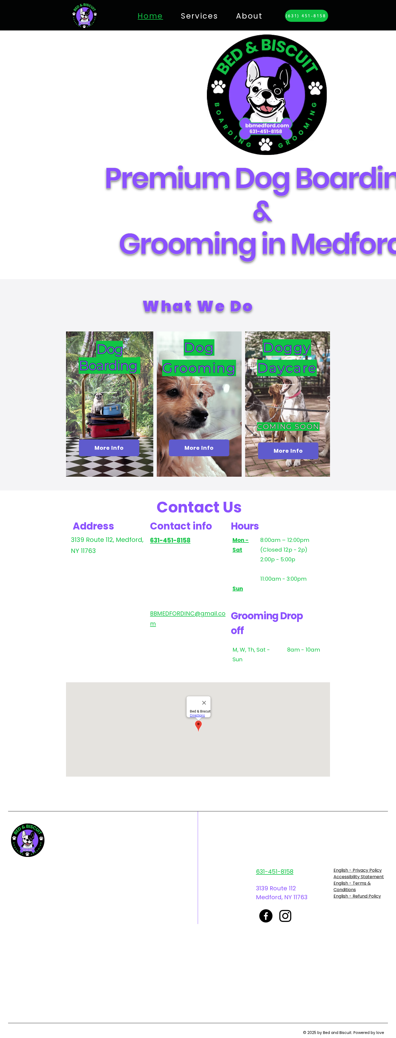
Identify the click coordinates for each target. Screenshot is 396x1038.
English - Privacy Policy (358, 870)
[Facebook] (266, 916)
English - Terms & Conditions (352, 886)
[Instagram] (285, 916)
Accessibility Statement (359, 877)
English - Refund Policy (357, 896)
